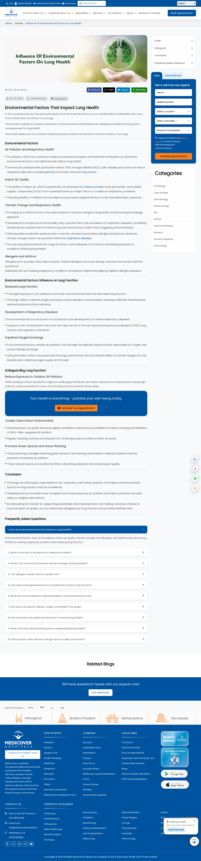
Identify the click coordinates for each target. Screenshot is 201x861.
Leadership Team (92, 747)
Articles (19, 23)
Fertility (158, 219)
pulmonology (128, 838)
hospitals (48, 742)
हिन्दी (42, 707)
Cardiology (160, 186)
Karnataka (179, 718)
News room (89, 763)
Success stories (91, 768)
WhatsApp (140, 90)
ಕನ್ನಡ (62, 707)
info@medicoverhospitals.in (23, 827)
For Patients (115, 13)
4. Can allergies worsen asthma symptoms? (33, 574)
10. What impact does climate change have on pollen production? (46, 639)
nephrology (89, 838)
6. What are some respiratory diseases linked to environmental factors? (50, 596)
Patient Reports (25, 3)
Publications (89, 752)
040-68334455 (100, 692)
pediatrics (88, 817)
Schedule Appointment (173, 156)
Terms (86, 779)
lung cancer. (89, 172)
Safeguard (160, 48)
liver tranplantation (93, 833)
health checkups (52, 758)
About (130, 13)
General (158, 232)
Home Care (70, 3)
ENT (156, 212)
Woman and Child (131, 747)
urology (126, 822)
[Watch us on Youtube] (31, 844)
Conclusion (160, 55)
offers (47, 784)
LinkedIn (124, 90)
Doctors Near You (33, 13)
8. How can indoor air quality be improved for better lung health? (45, 617)
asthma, (51, 172)
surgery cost (50, 752)
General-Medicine (164, 239)
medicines (49, 763)
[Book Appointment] (195, 459)
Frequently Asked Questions (169, 63)
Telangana (33, 718)
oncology (49, 839)
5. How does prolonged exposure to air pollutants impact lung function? (50, 585)
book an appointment (133, 752)
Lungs (157, 40)
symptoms (49, 768)
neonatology (89, 822)
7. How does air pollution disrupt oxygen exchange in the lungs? (44, 606)
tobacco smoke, (94, 187)
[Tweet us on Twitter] (13, 844)
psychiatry (127, 833)
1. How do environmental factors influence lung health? (40, 529)
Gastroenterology (163, 225)
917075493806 (16, 837)
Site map (87, 789)
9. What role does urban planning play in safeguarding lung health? (47, 628)
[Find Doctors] (195, 488)
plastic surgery (129, 817)
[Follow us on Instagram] (25, 844)
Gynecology (160, 245)
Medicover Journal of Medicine (99, 773)
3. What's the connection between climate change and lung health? (48, 563)
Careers (87, 758)
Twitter (110, 90)
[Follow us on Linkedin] (19, 844)
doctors (48, 747)
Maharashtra (132, 718)
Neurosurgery (90, 812)
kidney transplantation (94, 828)
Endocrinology (161, 206)
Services (98, 13)
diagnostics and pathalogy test (138, 758)
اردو (52, 707)
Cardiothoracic (52, 818)
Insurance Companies (55, 789)
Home (8, 23)
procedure (49, 779)
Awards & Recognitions (95, 794)
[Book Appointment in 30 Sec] (194, 841)
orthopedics (50, 823)
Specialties (82, 13)
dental (164, 812)
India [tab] (157, 75)
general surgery (52, 834)
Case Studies (161, 192)
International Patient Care (48, 3)
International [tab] (173, 75)
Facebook (95, 90)
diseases (48, 773)
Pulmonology (60, 98)
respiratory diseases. (79, 238)
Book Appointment (182, 13)
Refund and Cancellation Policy (60, 794)
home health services (133, 763)
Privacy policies (91, 784)
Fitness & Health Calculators (136, 773)
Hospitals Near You (60, 13)
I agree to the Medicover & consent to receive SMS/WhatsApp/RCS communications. (171, 143)
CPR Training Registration (134, 779)
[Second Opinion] (195, 468)
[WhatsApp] (195, 478)
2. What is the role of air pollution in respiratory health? (39, 552)
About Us (87, 742)
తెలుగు (31, 707)
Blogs (125, 768)
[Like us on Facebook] (7, 844)
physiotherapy (129, 828)
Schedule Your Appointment (77, 408)
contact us (127, 742)
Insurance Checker (149, 13)
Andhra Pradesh (82, 718)
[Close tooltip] (194, 820)
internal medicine (130, 812)
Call (10, 3)
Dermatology (161, 199)
